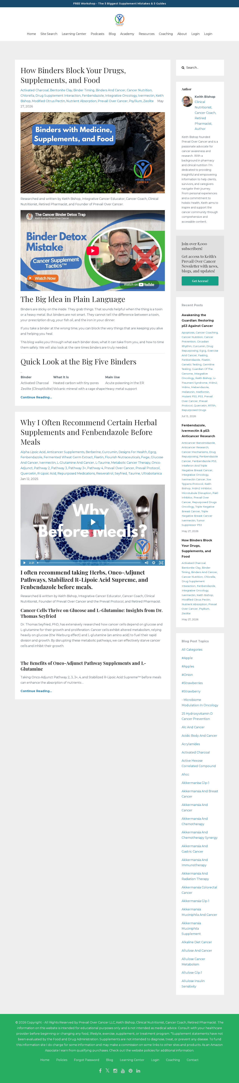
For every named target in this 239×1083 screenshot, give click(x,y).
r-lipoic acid (46, 473)
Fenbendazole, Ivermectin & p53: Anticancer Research (198, 431)
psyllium (135, 101)
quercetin (28, 473)
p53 (200, 396)
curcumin (109, 452)
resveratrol (104, 473)
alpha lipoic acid (33, 452)
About (182, 33)
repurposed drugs (194, 409)
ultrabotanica (151, 473)
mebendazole (200, 387)
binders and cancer (110, 90)
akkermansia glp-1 (195, 901)
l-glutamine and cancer (75, 462)
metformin (202, 391)
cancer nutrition (139, 90)
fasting (202, 355)
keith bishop (203, 378)
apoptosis (188, 332)
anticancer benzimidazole (198, 442)
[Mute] (146, 563)
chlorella (27, 95)
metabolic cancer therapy (130, 462)
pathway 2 (42, 468)
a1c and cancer (193, 727)
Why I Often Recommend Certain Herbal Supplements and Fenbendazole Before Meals (89, 432)
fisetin (99, 457)
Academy (127, 33)
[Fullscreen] (161, 563)
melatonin (188, 391)
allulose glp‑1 (192, 972)
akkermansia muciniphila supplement (191, 928)
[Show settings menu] (154, 563)
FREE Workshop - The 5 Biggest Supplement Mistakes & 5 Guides (119, 3)
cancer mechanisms (195, 451)
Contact (193, 1060)
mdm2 (213, 382)
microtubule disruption (196, 492)
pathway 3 (59, 468)
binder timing (83, 90)
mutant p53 (189, 396)
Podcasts (97, 33)
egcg (152, 452)
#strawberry (191, 691)
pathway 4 (95, 468)
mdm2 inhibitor (202, 488)
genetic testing (191, 364)
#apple (187, 658)
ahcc (185, 774)
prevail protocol (148, 468)
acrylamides (191, 744)
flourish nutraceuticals (122, 457)
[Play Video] (24, 563)
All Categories (192, 649)
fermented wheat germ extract (68, 457)
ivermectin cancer (193, 479)
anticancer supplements (65, 452)
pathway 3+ (77, 468)
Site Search (49, 33)
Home (31, 33)
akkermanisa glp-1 (195, 783)
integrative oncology (121, 95)
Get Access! (200, 281)
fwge (145, 457)
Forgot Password (86, 1060)
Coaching (166, 33)
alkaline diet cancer (197, 942)
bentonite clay (61, 90)
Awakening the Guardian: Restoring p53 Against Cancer (198, 320)
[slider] (89, 563)
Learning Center (74, 33)
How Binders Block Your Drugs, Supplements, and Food (73, 75)
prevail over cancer (113, 101)
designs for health (133, 452)
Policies (61, 1060)
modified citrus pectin (48, 101)
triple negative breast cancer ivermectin (197, 516)
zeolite (148, 101)
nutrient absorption (81, 101)
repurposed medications (76, 473)
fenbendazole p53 (204, 461)
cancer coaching (207, 332)
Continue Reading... (36, 397)
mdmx (186, 387)
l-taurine (102, 462)
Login (195, 33)
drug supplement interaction (58, 95)
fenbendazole (93, 95)
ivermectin (146, 95)
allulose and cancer (197, 950)
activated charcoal (35, 90)
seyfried (121, 473)
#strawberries (192, 683)
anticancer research (195, 447)
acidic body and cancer (199, 735)
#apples (188, 666)
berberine (93, 452)
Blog (112, 33)
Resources (146, 33)
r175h (211, 405)
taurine (134, 473)
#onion (187, 675)
